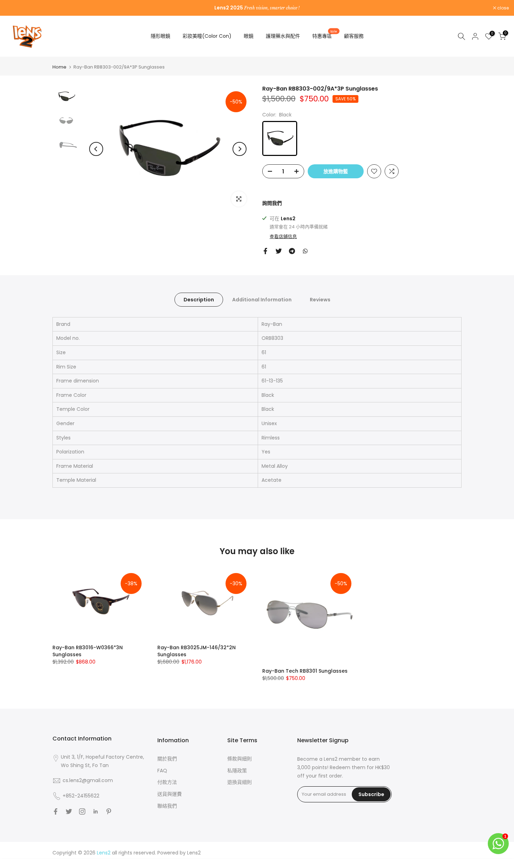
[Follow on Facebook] (55, 811)
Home (59, 67)
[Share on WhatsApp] (305, 251)
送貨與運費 (169, 793)
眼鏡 (249, 36)
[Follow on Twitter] (69, 811)
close (14, 8)
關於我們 (167, 758)
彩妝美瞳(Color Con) (207, 36)
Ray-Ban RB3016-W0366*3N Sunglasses (87, 651)
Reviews (320, 299)
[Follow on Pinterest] (109, 811)
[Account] (475, 36)
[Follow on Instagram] (82, 811)
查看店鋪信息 (283, 237)
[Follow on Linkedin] (95, 811)
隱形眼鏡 (160, 36)
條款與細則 (239, 758)
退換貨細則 (239, 782)
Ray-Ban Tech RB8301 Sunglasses (305, 670)
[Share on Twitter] (279, 251)
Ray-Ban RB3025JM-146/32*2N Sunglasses (196, 651)
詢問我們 (272, 203)
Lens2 (194, 852)
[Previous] (96, 149)
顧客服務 (354, 36)
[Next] (240, 149)
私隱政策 (237, 770)
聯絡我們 (167, 805)
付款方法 (167, 782)
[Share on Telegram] (292, 251)
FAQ (162, 770)
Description (199, 299)
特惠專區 (324, 36)
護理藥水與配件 (283, 36)
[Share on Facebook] (265, 251)
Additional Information (262, 299)
